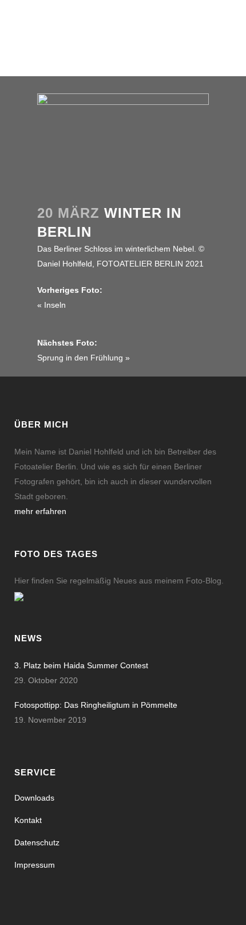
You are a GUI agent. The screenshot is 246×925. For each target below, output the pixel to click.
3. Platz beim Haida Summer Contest (81, 665)
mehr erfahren (40, 511)
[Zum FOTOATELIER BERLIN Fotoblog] (18, 595)
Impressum (34, 864)
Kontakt (28, 820)
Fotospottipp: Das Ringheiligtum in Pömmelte (95, 705)
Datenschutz (36, 842)
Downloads (34, 797)
